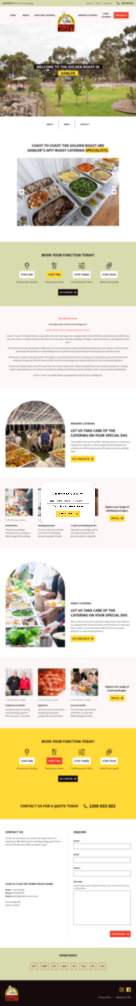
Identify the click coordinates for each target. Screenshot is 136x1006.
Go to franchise (66, 513)
